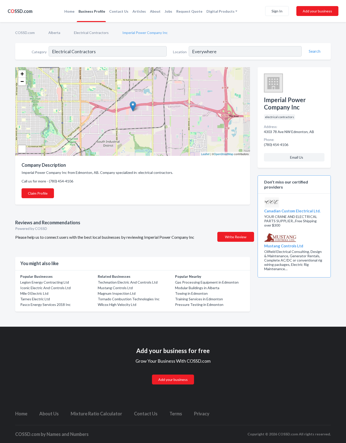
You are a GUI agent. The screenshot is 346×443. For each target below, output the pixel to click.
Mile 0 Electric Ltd (34, 293)
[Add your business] (173, 373)
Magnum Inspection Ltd (117, 293)
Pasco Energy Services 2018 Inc (45, 304)
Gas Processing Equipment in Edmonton (207, 282)
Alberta (54, 32)
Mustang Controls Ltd (115, 288)
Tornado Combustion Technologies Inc (129, 299)
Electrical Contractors (91, 32)
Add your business (317, 11)
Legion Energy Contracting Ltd (44, 282)
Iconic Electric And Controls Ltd (45, 288)
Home (69, 11)
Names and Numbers (68, 434)
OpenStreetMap (223, 154)
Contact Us (118, 11)
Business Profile (92, 11)
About (155, 11)
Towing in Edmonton (191, 293)
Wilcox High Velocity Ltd (117, 304)
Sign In (277, 11)
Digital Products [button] (220, 11)
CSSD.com (20, 11)
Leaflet (205, 154)
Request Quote (189, 11)
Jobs (168, 11)
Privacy (201, 413)
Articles (139, 11)
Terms (175, 413)
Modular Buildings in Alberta (197, 288)
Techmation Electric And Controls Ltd (128, 282)
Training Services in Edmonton (199, 299)
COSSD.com (25, 32)
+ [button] (22, 74)
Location (180, 52)
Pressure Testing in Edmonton (199, 304)
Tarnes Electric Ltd (35, 299)
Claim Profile (38, 193)
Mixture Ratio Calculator (96, 413)
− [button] (22, 81)
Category (39, 52)
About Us (49, 413)
